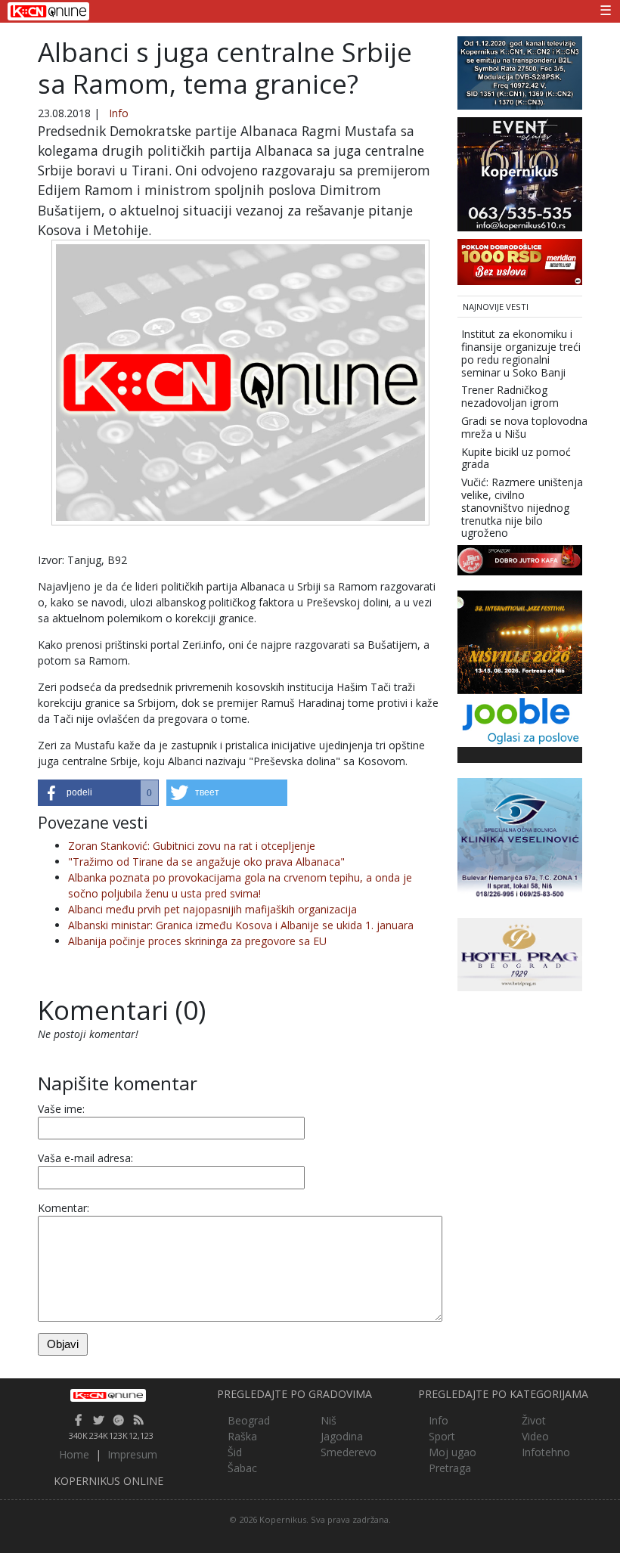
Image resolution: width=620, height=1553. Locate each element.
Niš (328, 1420)
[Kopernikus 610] (519, 173)
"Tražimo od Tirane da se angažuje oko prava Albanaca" (206, 861)
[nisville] (519, 641)
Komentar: (63, 1208)
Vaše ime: (61, 1109)
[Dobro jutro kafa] (519, 559)
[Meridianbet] (519, 260)
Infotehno (546, 1452)
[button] (98, 793)
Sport (442, 1436)
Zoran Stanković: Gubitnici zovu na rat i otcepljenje (191, 845)
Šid (235, 1452)
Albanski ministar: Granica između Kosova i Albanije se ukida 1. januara (241, 925)
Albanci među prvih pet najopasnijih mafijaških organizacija (212, 909)
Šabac (242, 1468)
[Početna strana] (108, 1395)
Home (74, 1454)
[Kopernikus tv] (519, 71)
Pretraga (450, 1468)
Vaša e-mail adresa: (85, 1158)
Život (534, 1420)
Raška (242, 1436)
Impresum (132, 1454)
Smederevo (349, 1452)
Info (119, 113)
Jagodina (342, 1436)
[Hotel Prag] (519, 953)
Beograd (249, 1420)
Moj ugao (452, 1452)
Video (535, 1436)
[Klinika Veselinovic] (519, 839)
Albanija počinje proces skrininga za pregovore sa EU (197, 941)
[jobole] (519, 719)
